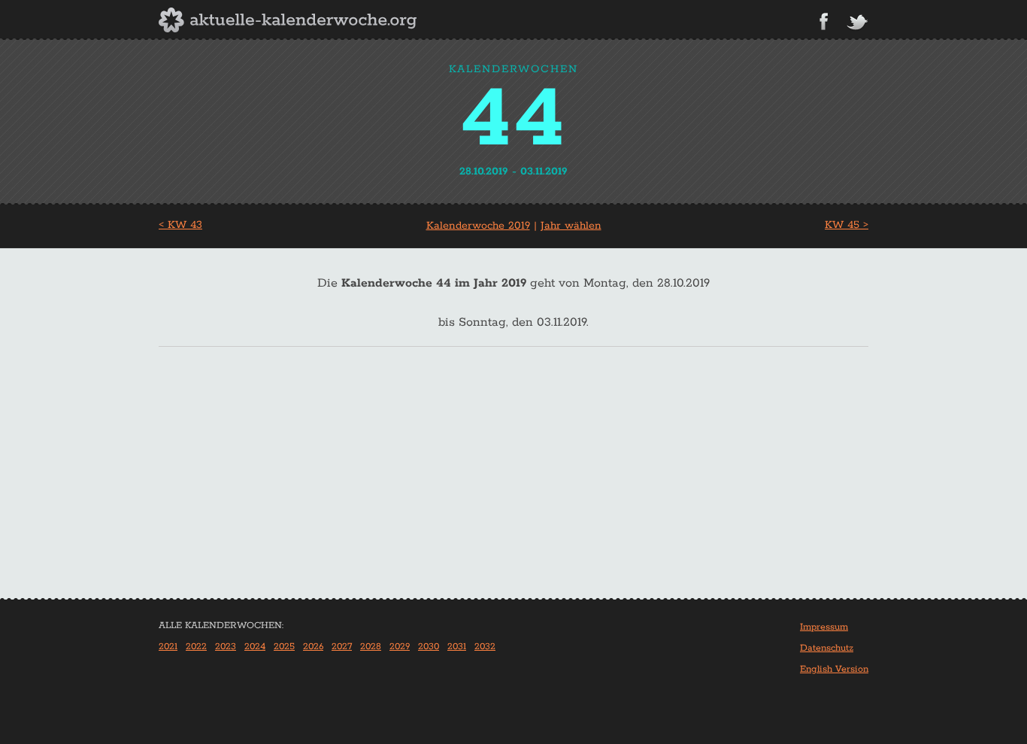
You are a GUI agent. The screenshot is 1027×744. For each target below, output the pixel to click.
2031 (456, 646)
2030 (428, 646)
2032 (484, 646)
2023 (225, 646)
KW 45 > (846, 225)
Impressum (824, 627)
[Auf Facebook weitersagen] (824, 21)
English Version (834, 669)
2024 (254, 646)
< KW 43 (180, 225)
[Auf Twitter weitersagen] (857, 23)
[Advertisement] (513, 485)
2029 (399, 646)
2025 (284, 646)
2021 (168, 646)
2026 (313, 646)
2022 (196, 646)
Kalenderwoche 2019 (478, 225)
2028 (370, 646)
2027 (342, 646)
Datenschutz (826, 648)
